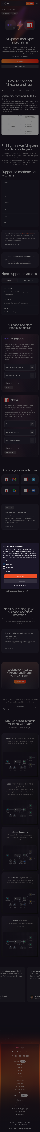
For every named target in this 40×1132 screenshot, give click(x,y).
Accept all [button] (20, 576)
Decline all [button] (21, 581)
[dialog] (20, 566)
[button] (20, 585)
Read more (26, 560)
